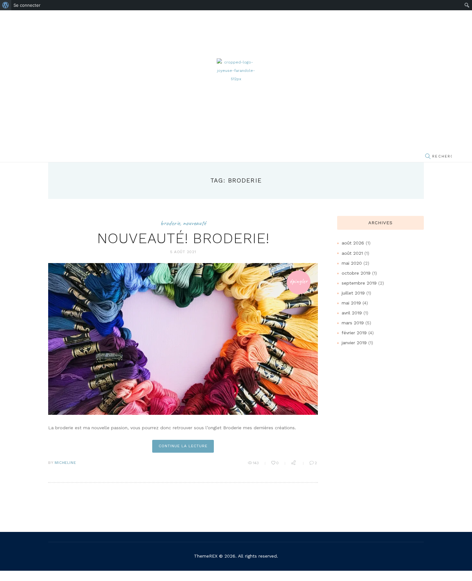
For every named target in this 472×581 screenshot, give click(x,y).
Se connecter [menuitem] (26, 5)
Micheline (65, 462)
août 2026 (353, 242)
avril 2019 (352, 312)
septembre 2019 (359, 283)
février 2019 (354, 332)
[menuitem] (5, 5)
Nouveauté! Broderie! (183, 238)
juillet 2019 (353, 292)
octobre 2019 (356, 273)
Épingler (299, 281)
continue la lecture (183, 446)
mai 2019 (351, 302)
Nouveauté (194, 222)
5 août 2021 (183, 252)
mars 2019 (353, 322)
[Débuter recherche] (427, 157)
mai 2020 (352, 263)
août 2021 (352, 253)
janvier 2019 (354, 342)
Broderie (170, 222)
